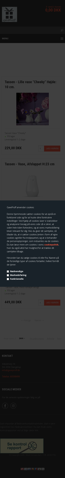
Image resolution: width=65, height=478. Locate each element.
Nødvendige (16, 271)
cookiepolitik (51, 244)
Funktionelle (17, 278)
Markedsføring (18, 275)
